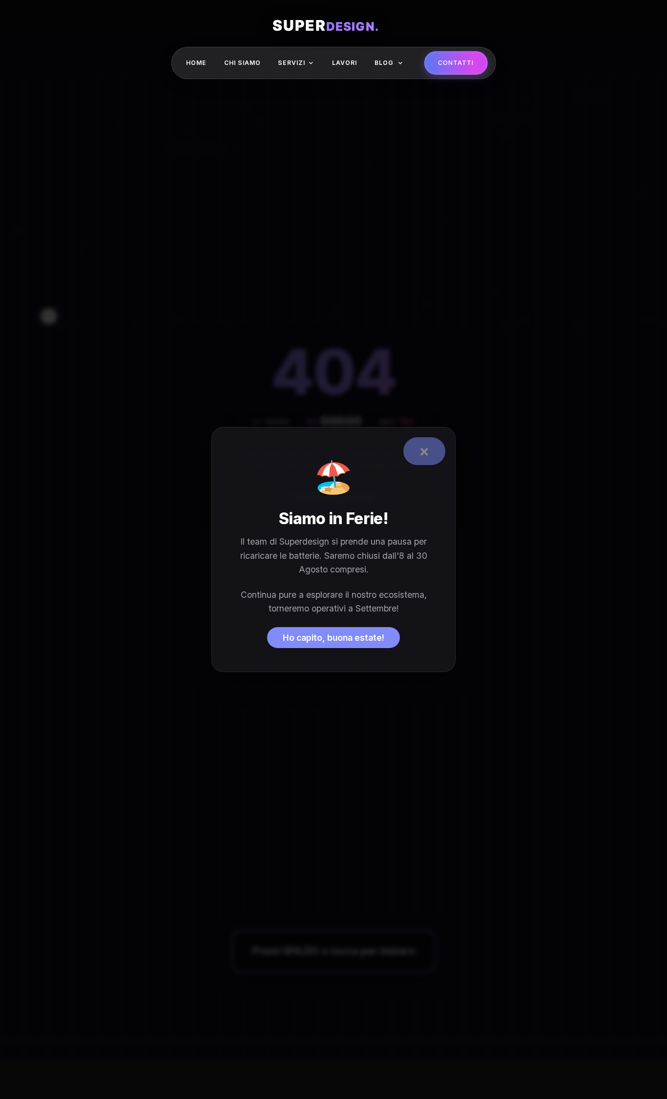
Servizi (291, 62)
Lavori (344, 62)
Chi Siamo (242, 62)
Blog (384, 62)
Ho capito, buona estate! (333, 637)
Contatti (456, 62)
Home (196, 62)
